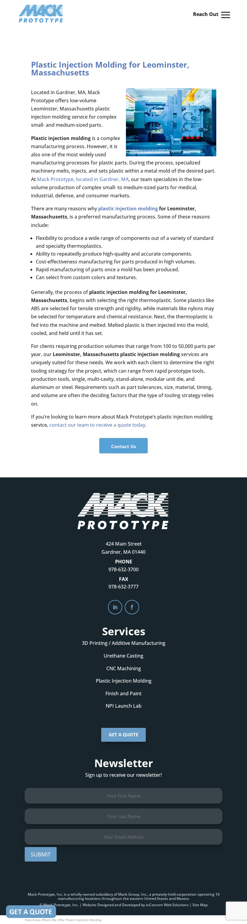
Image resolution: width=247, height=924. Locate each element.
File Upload (31, 911)
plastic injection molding (128, 208)
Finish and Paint (123, 693)
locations (93, 898)
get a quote (123, 734)
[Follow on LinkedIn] (115, 607)
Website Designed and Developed (111, 904)
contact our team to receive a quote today (97, 425)
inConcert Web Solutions (167, 904)
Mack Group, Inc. (132, 894)
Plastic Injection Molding (124, 680)
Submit (41, 854)
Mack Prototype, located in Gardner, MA (83, 179)
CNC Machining (123, 668)
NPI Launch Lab (124, 706)
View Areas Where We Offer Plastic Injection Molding (63, 920)
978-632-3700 (123, 569)
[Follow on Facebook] (132, 607)
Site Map (200, 904)
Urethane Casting (123, 655)
